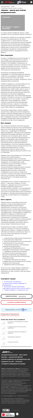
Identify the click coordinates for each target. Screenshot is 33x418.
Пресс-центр (23, 355)
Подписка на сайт (7, 361)
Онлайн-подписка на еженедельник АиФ (15, 359)
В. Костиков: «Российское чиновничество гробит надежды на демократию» (14, 283)
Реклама (4, 357)
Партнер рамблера (15, 410)
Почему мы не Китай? (13, 342)
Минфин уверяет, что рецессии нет (16, 290)
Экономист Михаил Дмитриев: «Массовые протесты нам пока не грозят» (16, 287)
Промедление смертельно (14, 337)
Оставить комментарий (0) (16, 302)
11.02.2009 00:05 (5, 6)
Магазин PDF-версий (16, 357)
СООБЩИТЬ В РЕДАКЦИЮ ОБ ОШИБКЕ (13, 364)
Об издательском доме (9, 355)
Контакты (18, 361)
